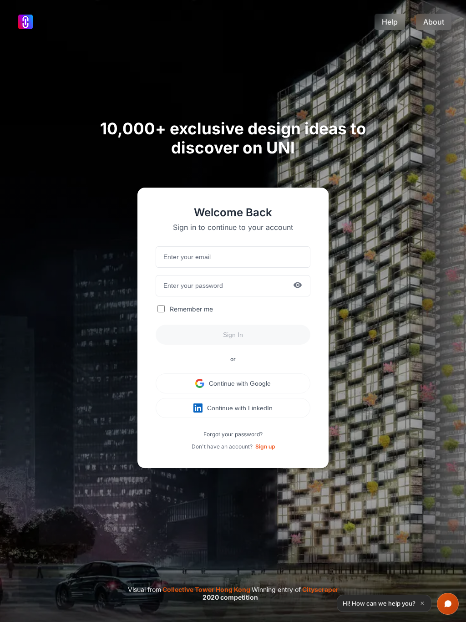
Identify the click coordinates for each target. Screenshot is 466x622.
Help (390, 21)
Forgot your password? (233, 434)
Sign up (265, 446)
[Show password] (297, 286)
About (433, 21)
